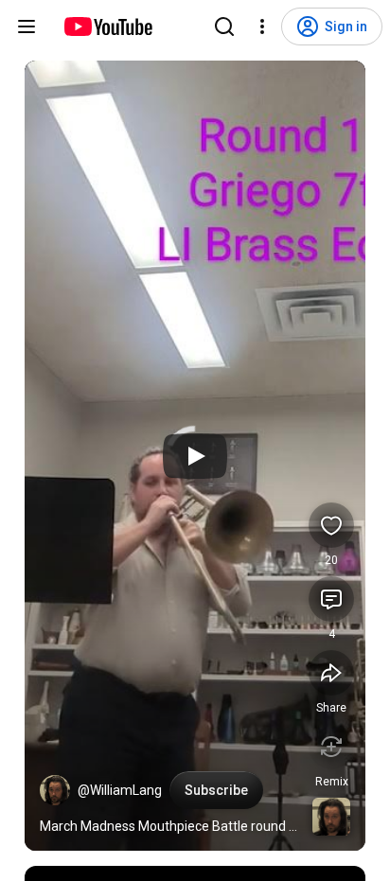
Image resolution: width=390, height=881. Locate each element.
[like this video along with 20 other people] (331, 525)
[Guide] (26, 26)
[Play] (195, 456)
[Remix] (331, 746)
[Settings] (262, 26)
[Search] (224, 26)
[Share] (331, 673)
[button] (55, 790)
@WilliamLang (120, 790)
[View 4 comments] (331, 599)
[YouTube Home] (107, 26)
